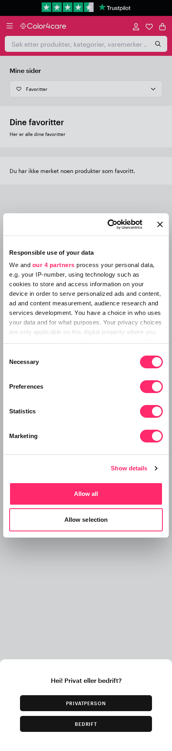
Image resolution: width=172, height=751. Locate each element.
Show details (129, 468)
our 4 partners (53, 264)
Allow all (86, 493)
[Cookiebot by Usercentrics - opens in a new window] (108, 224)
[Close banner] (160, 224)
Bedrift (86, 724)
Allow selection (86, 519)
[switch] (151, 387)
